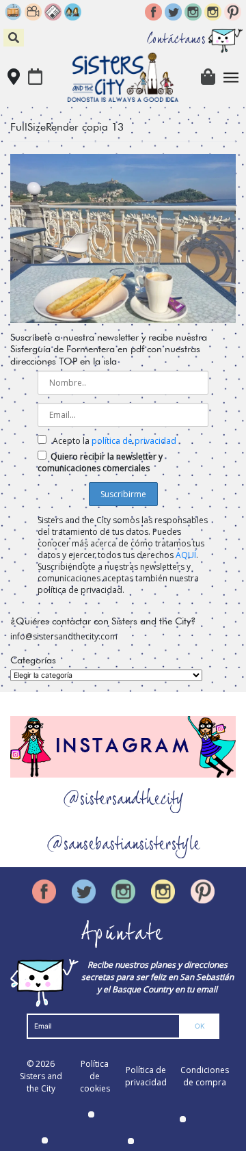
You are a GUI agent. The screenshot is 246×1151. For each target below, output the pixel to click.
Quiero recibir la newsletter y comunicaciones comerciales (100, 462)
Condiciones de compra (204, 1076)
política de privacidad (134, 441)
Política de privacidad (146, 1076)
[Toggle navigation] (231, 77)
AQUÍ (186, 555)
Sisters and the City (41, 1082)
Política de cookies (95, 1076)
